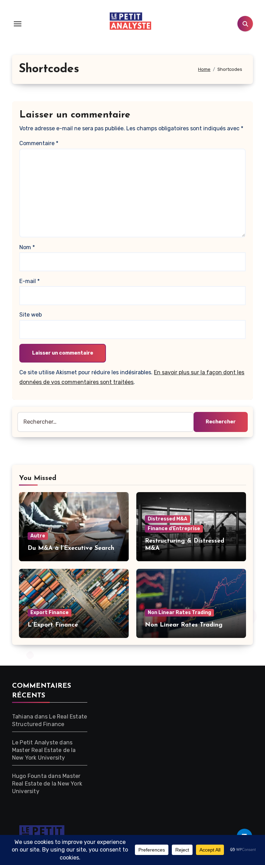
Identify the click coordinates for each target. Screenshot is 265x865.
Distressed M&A (167, 519)
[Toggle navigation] (17, 24)
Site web (30, 314)
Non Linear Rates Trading (179, 612)
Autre (37, 536)
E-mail (29, 281)
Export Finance (49, 612)
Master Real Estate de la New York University (47, 784)
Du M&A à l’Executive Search (71, 548)
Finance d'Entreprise (174, 529)
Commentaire (38, 143)
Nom (27, 247)
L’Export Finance (53, 625)
